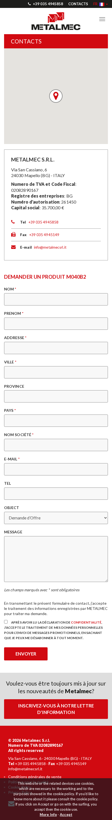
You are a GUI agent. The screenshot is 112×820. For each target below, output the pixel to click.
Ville (10, 362)
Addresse (15, 337)
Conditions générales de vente (34, 776)
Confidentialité (86, 622)
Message (13, 532)
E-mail (12, 459)
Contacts (78, 4)
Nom (10, 289)
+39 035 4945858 (47, 4)
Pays (10, 410)
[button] (100, 4)
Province (14, 386)
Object (11, 507)
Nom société (18, 434)
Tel (7, 483)
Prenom (13, 313)
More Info (48, 814)
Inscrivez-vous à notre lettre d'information (56, 709)
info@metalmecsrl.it (50, 247)
